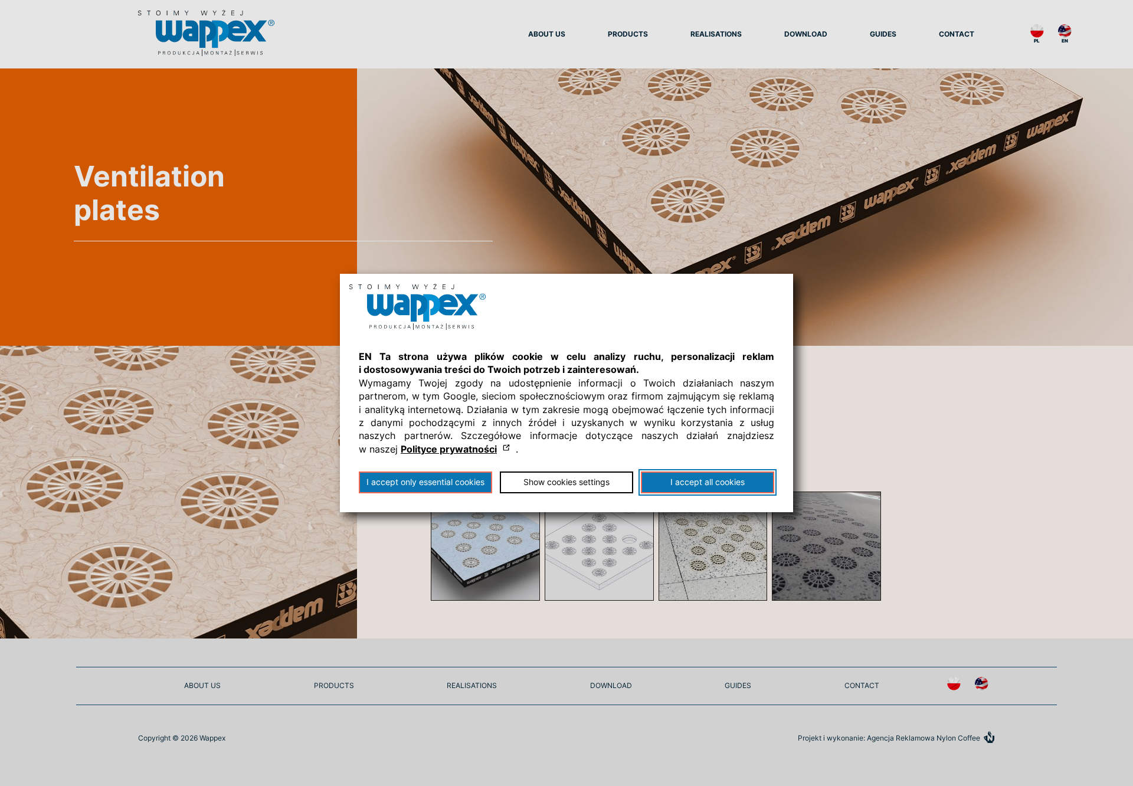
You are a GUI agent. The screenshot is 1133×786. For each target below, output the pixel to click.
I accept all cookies (707, 482)
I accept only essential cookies (425, 482)
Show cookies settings (566, 482)
